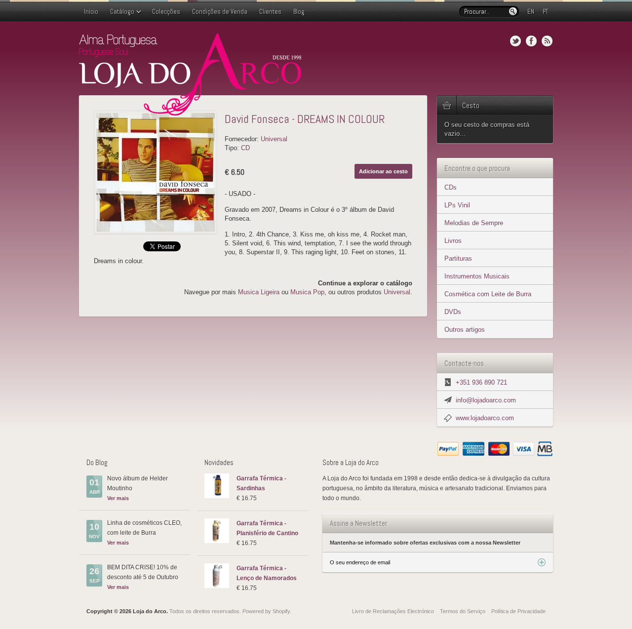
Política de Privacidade (518, 611)
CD (245, 148)
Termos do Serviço (462, 611)
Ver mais (118, 498)
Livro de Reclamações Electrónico (393, 611)
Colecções (166, 11)
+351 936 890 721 (481, 382)
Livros (453, 240)
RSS (547, 41)
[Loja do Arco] (190, 111)
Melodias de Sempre (473, 223)
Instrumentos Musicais (477, 276)
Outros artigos (464, 329)
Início (91, 11)
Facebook (531, 41)
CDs (450, 187)
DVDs (452, 311)
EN (530, 11)
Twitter (515, 41)
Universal (274, 139)
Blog (299, 11)
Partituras (458, 258)
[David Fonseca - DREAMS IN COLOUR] (155, 172)
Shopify (281, 611)
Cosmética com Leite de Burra (487, 294)
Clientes (270, 11)
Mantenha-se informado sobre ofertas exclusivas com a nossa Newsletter (425, 543)
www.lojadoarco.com (485, 418)
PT (545, 11)
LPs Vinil (457, 205)
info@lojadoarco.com (486, 400)
